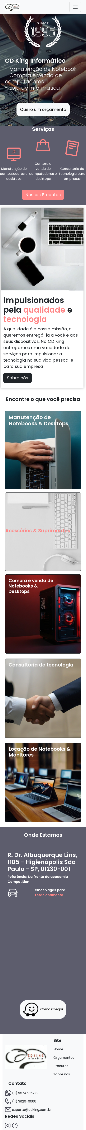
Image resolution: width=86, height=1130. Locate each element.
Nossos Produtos (43, 195)
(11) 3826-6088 (24, 1101)
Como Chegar (51, 1009)
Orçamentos (63, 1057)
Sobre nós (17, 378)
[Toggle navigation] (75, 7)
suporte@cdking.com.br (32, 1109)
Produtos (60, 1066)
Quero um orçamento (43, 109)
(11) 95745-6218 (25, 1093)
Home (58, 1049)
